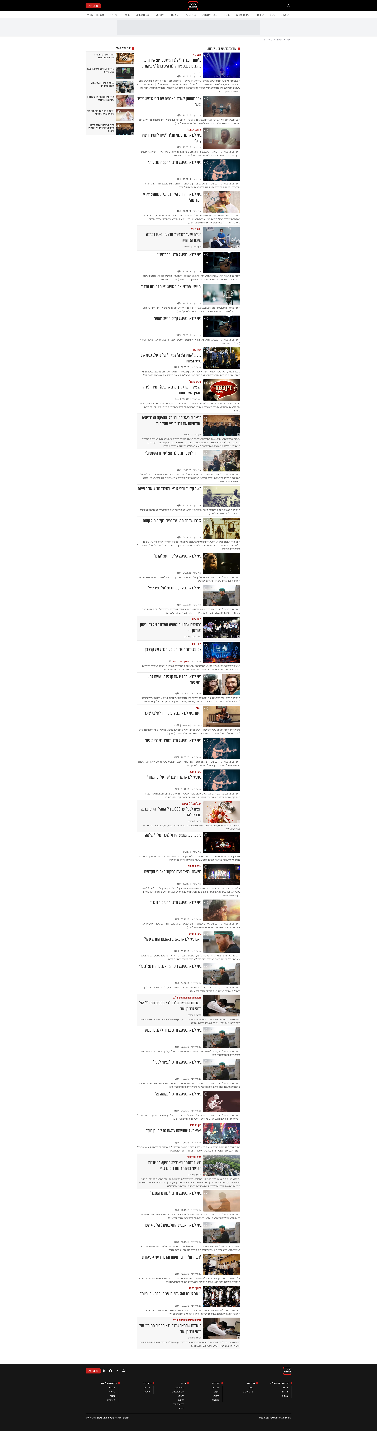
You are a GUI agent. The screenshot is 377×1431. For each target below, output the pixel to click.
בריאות (126, 14)
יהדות (216, 1395)
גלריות (113, 14)
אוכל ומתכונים (209, 14)
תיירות (181, 1395)
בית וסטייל (190, 14)
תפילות (215, 1387)
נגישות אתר (91, 1417)
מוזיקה (160, 14)
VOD (273, 14)
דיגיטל (181, 1408)
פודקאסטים (248, 1391)
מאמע (147, 1391)
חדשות (285, 14)
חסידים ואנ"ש (243, 14)
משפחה (174, 14)
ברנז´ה (226, 14)
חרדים (260, 14)
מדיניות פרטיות (114, 1417)
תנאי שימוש (102, 1417)
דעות (216, 1391)
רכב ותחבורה (143, 14)
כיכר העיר (111, 1399)
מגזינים (147, 1387)
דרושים (126, 1417)
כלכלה (112, 1395)
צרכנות (112, 1387)
